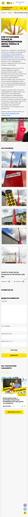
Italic (4, 303)
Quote (12, 303)
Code (14, 303)
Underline (6, 303)
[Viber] (25, 505)
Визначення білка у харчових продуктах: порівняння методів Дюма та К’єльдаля (13, 401)
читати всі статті (14, 412)
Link (16, 303)
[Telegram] (25, 509)
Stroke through (8, 303)
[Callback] (25, 513)
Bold (2, 303)
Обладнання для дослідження (7, 8)
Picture (18, 303)
